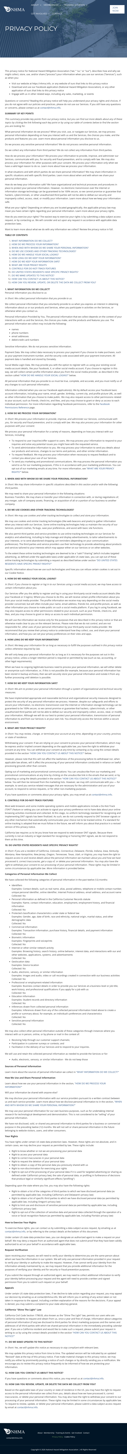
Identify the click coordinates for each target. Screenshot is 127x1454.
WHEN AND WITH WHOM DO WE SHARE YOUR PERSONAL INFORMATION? (50, 247)
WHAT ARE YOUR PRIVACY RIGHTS (29, 264)
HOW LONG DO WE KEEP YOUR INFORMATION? (36, 258)
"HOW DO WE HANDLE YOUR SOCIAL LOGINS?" (44, 375)
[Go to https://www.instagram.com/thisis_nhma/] (115, 1435)
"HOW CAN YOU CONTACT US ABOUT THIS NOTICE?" (57, 753)
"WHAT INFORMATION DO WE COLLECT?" (97, 1071)
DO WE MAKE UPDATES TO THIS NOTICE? (33, 275)
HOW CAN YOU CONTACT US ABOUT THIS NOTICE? (38, 278)
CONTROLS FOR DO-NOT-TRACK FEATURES (34, 268)
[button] (36, 5)
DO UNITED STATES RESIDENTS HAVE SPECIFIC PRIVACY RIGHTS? (45, 271)
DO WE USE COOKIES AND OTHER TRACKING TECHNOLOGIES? (44, 251)
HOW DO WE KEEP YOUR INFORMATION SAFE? (36, 261)
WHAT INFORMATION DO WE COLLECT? (32, 240)
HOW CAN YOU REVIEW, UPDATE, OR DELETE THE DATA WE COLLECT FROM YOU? (54, 282)
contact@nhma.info (50, 107)
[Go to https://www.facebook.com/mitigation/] (109, 1435)
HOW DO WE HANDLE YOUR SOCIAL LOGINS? (35, 254)
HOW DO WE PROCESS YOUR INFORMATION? (35, 244)
